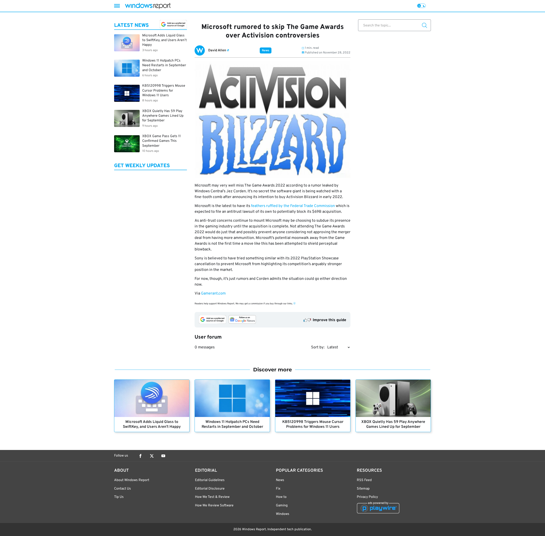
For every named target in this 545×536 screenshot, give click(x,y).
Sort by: (317, 347)
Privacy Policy (367, 497)
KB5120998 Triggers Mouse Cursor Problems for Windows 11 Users (312, 424)
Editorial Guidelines (210, 480)
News (265, 50)
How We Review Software (214, 505)
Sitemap (363, 489)
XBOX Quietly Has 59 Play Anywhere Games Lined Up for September (393, 424)
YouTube (163, 456)
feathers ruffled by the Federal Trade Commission (293, 206)
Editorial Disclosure (210, 489)
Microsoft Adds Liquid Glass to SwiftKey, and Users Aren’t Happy (152, 424)
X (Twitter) (152, 456)
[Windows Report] (148, 6)
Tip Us (119, 497)
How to (281, 497)
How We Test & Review (212, 497)
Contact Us (122, 489)
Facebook (140, 456)
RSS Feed (364, 480)
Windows (282, 514)
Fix (278, 489)
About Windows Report (131, 480)
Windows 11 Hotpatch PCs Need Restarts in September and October (232, 424)
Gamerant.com (213, 293)
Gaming (282, 505)
